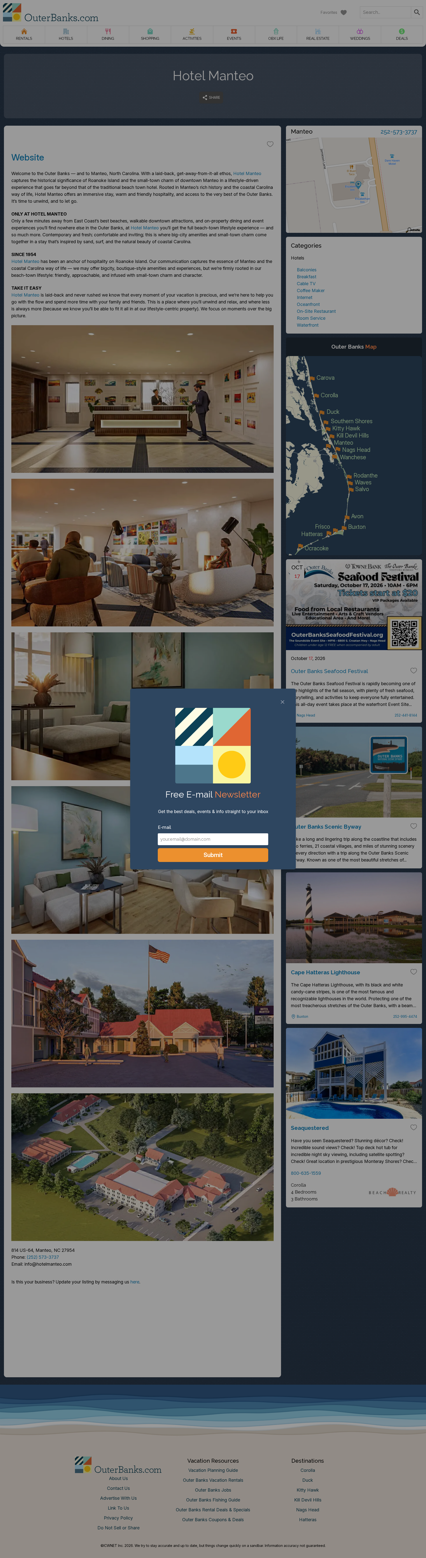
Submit (213, 855)
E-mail (164, 827)
